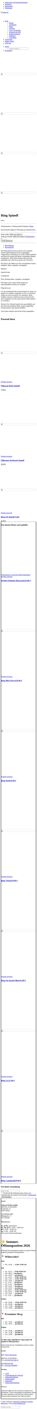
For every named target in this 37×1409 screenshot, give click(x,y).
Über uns (8, 43)
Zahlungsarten (9, 1379)
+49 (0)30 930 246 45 (11, 1360)
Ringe (11, 26)
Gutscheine (12, 37)
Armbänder (12, 25)
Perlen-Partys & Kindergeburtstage (16, 2)
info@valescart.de (11, 1355)
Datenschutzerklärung (12, 1383)
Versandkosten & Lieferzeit (14, 1375)
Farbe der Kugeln (6, 236)
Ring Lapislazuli (11, 1181)
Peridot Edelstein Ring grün (16, 581)
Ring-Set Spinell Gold (10, 517)
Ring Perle (8, 781)
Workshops (8, 8)
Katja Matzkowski (19, 1403)
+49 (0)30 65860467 (10, 1365)
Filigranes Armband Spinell (12, 460)
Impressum (8, 1381)
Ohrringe (12, 28)
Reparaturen (9, 6)
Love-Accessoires (15, 30)
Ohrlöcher (8, 4)
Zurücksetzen (30, 236)
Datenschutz (32, 1195)
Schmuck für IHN (15, 32)
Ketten (11, 23)
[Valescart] (18, 15)
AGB (7, 1373)
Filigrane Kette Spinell (10, 386)
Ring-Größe (5, 234)
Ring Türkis (9, 881)
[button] (7, 46)
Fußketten (12, 36)
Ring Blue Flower (11, 681)
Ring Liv (8, 1080)
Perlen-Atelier (9, 41)
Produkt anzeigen (6, 382)
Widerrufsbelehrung (11, 1377)
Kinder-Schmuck (14, 34)
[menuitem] (20, 2)
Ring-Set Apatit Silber (13, 980)
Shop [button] (6, 21)
